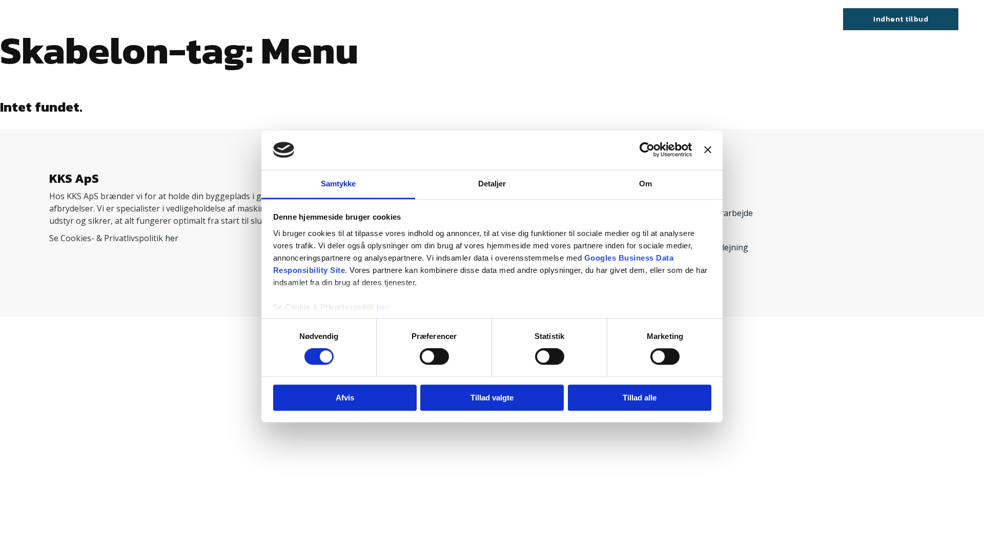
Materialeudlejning (493, 19)
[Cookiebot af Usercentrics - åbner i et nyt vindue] (647, 150)
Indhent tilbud (900, 19)
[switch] (434, 356)
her (383, 307)
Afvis (345, 397)
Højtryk (430, 19)
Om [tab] (645, 183)
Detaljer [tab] (492, 183)
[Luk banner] (707, 150)
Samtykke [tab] (338, 183)
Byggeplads (382, 19)
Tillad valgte (492, 397)
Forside (336, 19)
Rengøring (562, 19)
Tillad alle (640, 397)
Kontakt (608, 19)
